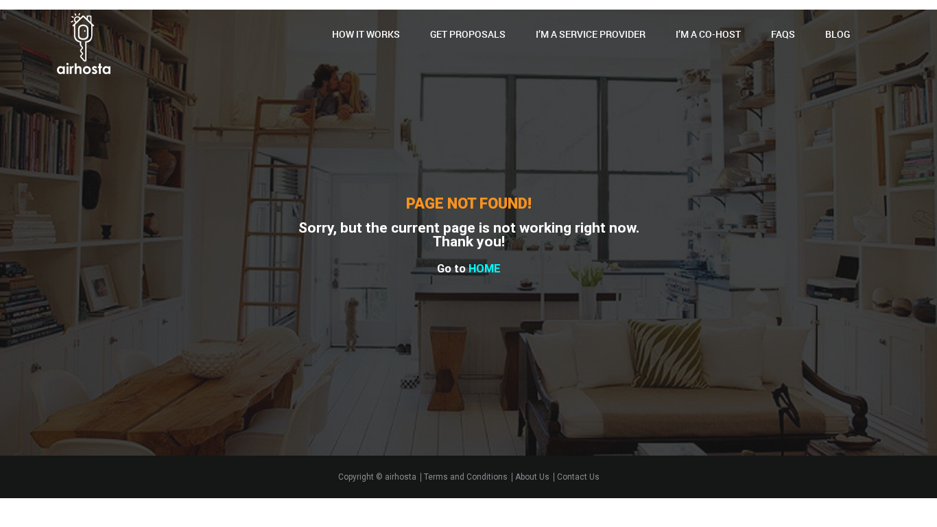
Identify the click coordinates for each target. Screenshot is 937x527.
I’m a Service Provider (590, 33)
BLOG (837, 33)
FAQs (783, 33)
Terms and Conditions (466, 477)
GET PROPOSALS (468, 33)
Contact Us (578, 477)
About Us (532, 477)
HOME (484, 268)
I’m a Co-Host (708, 33)
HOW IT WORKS (366, 33)
